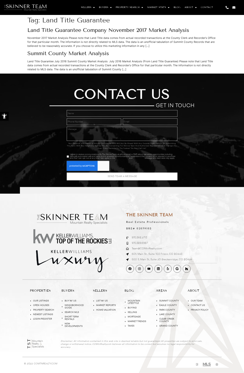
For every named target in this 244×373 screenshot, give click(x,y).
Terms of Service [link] (122, 158)
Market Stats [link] (156, 7)
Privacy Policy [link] (138, 158)
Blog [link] (177, 7)
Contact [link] (207, 7)
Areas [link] (161, 290)
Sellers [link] (86, 7)
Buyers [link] (103, 7)
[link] (4, 116)
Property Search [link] (128, 7)
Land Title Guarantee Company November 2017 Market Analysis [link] (108, 30)
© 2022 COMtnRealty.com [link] (40, 364)
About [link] (189, 7)
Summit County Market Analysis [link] (68, 53)
